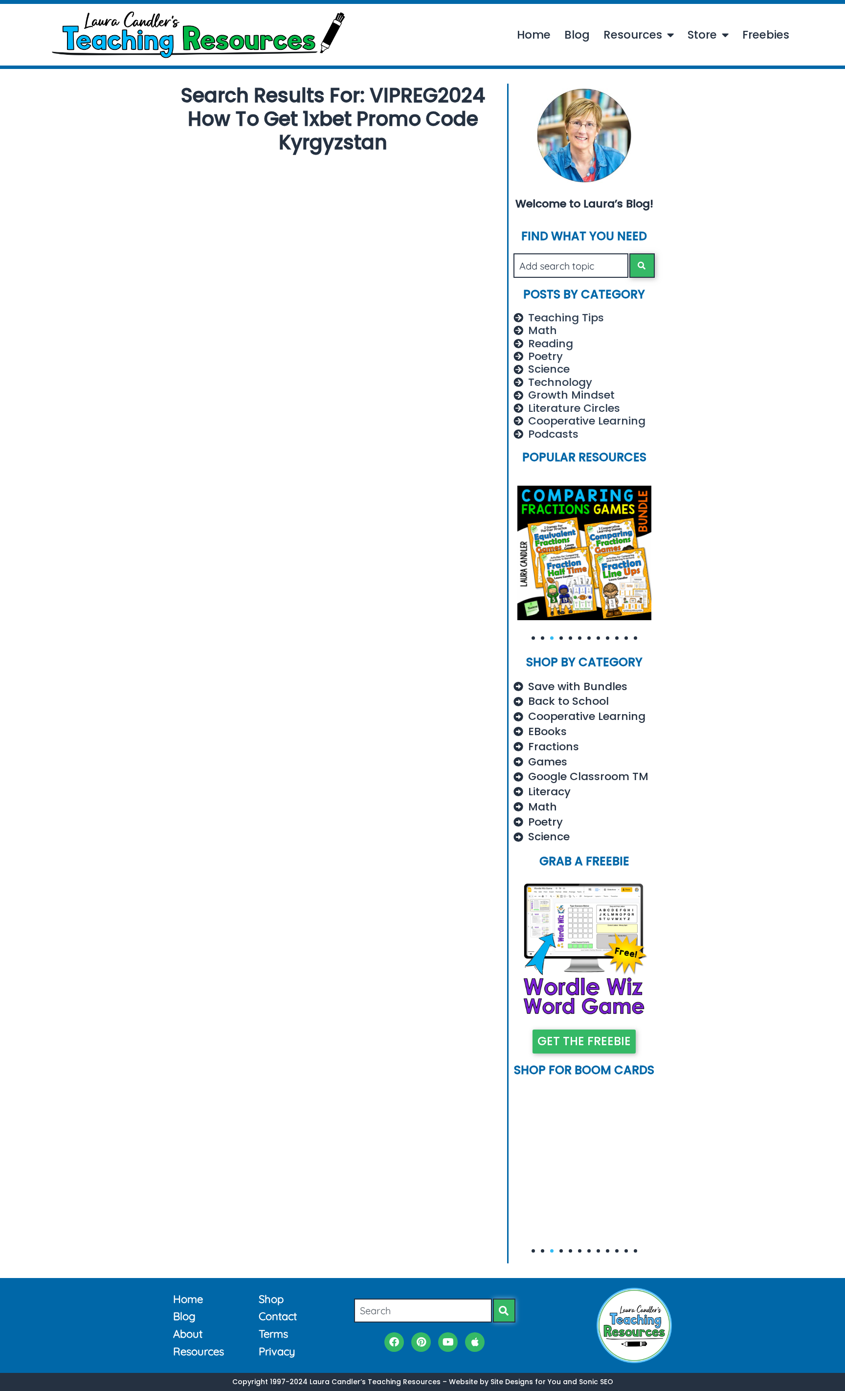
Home (534, 35)
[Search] (642, 265)
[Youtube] (448, 1342)
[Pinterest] (421, 1342)
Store (702, 35)
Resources (632, 35)
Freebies (765, 35)
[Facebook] (394, 1342)
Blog (577, 35)
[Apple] (475, 1342)
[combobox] (570, 265)
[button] (533, 638)
